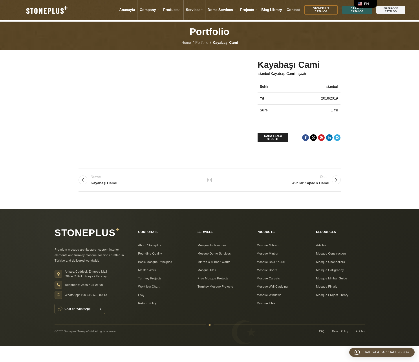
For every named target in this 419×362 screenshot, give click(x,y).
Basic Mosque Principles (155, 262)
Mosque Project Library (332, 295)
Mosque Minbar (267, 253)
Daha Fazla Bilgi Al (273, 137)
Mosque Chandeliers (330, 262)
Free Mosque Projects (212, 278)
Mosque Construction (331, 253)
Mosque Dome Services (214, 253)
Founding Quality (150, 253)
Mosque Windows (269, 295)
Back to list (209, 179)
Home (186, 42)
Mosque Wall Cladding (272, 286)
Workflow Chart (148, 286)
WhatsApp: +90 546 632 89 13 (86, 295)
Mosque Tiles (206, 270)
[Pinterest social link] (321, 137)
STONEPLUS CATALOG (321, 10)
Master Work (147, 270)
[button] (382, 352)
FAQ (141, 295)
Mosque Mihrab (267, 245)
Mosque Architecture (211, 245)
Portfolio (201, 42)
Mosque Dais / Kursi (271, 262)
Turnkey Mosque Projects (215, 286)
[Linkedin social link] (329, 137)
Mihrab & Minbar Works (213, 262)
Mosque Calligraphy (330, 270)
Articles (321, 245)
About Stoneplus (149, 245)
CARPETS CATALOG (357, 10)
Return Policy (147, 303)
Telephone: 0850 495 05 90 (84, 284)
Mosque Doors (267, 270)
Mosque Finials (326, 286)
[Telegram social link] (337, 137)
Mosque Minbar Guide (331, 278)
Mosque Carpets (268, 278)
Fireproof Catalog (391, 10)
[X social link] (313, 137)
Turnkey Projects (149, 278)
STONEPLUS (87, 233)
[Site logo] (46, 9)
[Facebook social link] (305, 137)
